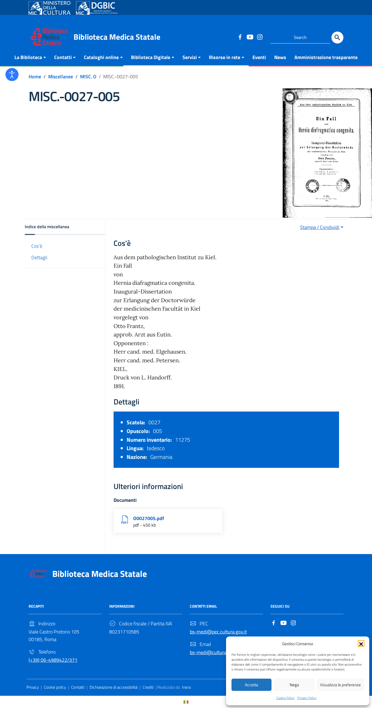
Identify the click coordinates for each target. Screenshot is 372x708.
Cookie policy (55, 687)
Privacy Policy (306, 697)
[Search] (337, 38)
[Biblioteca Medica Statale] (49, 36)
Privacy (32, 687)
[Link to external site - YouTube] (249, 36)
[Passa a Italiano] (186, 702)
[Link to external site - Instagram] (259, 36)
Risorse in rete (224, 57)
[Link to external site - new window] (50, 8)
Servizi (189, 57)
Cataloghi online (101, 57)
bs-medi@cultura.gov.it (214, 652)
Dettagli (39, 257)
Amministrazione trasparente (326, 57)
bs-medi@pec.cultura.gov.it (218, 631)
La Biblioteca (28, 57)
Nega (294, 685)
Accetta (251, 685)
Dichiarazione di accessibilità (114, 687)
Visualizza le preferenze (340, 685)
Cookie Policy (285, 697)
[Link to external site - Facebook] (240, 36)
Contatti (63, 57)
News (280, 57)
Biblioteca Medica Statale (117, 37)
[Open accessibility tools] (12, 74)
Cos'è (36, 246)
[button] (361, 643)
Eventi (259, 57)
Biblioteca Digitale (150, 57)
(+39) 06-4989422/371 (53, 660)
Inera (186, 687)
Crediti (148, 687)
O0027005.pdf (148, 518)
